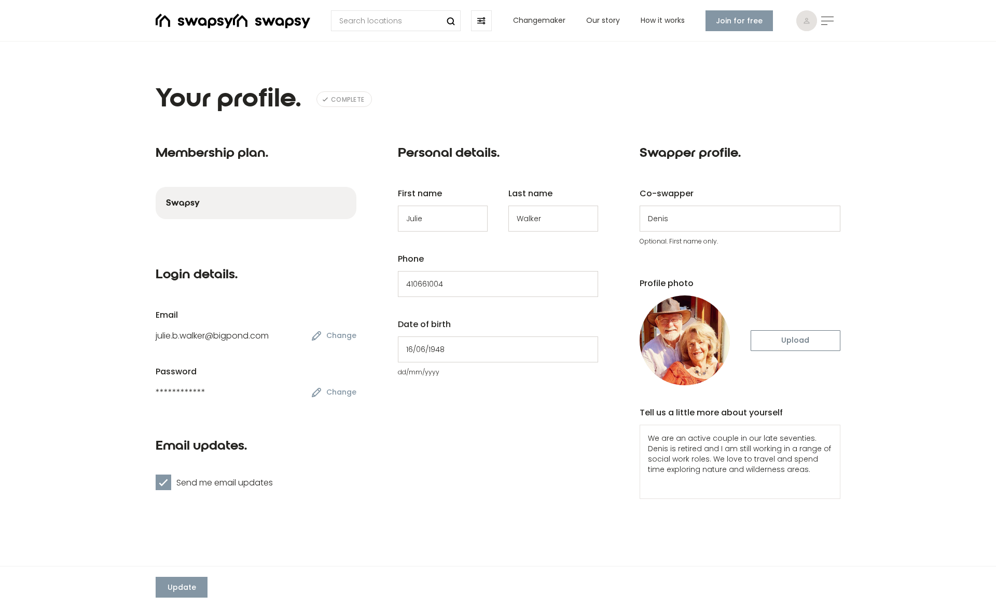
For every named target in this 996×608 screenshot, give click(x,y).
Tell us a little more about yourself (711, 412)
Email (167, 315)
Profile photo (667, 283)
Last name (530, 193)
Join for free (739, 21)
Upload (795, 340)
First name (420, 193)
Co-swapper (667, 193)
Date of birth (424, 324)
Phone (411, 259)
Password (176, 371)
